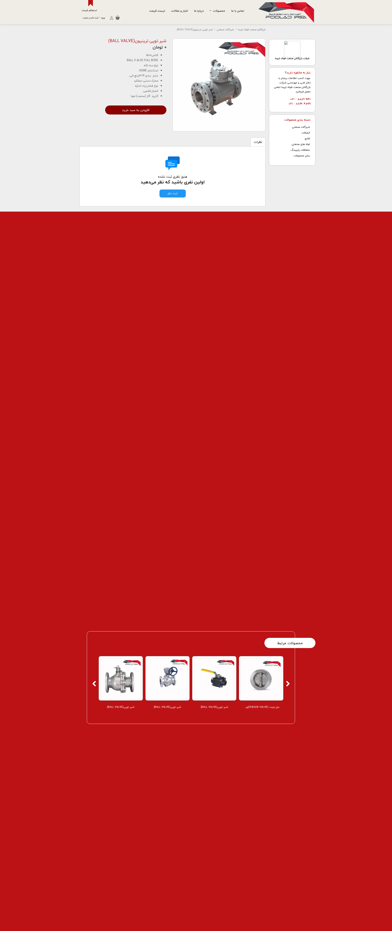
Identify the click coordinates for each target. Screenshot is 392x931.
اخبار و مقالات (179, 10)
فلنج (307, 138)
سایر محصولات (302, 156)
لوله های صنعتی (301, 144)
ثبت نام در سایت (90, 17)
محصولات (219, 10)
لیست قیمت (157, 10)
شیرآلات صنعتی (301, 127)
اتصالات (306, 133)
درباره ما (199, 10)
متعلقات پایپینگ (300, 150)
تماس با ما (237, 10)
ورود (103, 17)
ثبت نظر (173, 193)
